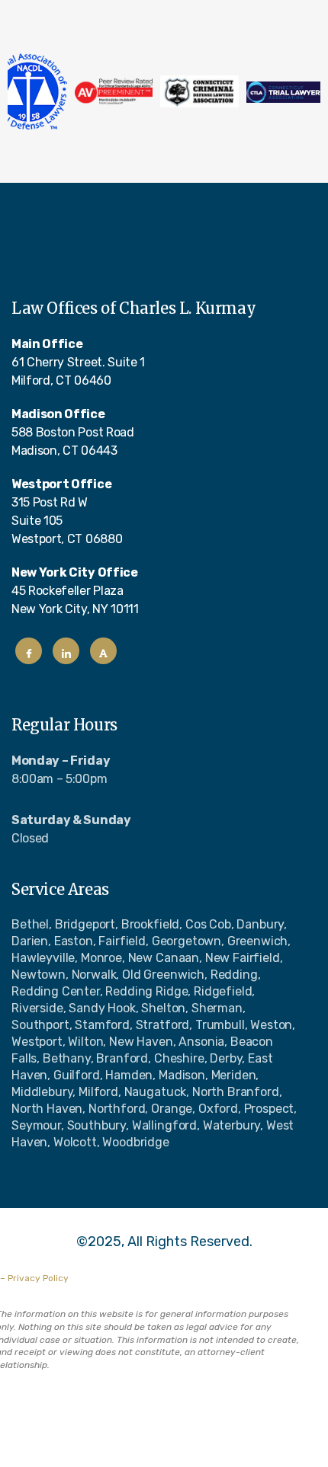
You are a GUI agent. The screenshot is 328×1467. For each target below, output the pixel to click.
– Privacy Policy (34, 1278)
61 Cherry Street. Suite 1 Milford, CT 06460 (78, 362)
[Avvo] (103, 651)
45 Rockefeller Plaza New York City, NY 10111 (75, 590)
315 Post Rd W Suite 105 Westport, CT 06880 (66, 511)
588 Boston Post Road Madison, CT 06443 (72, 432)
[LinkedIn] (66, 651)
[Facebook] (28, 651)
